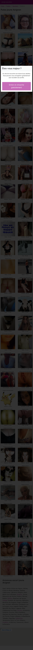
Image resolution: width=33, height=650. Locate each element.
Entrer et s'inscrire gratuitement (16, 86)
